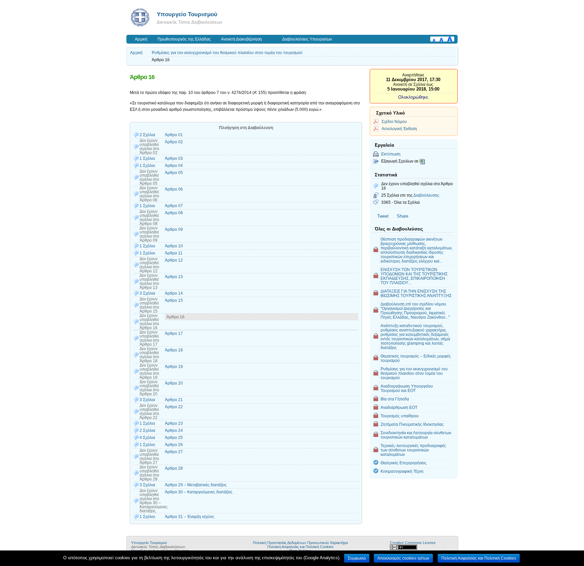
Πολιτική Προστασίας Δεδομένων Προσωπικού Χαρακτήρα (300, 543)
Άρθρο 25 (174, 438)
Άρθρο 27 (174, 452)
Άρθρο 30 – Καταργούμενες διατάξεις (199, 492)
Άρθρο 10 (174, 246)
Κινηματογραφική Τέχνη (402, 471)
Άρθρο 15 (174, 300)
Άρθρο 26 (174, 445)
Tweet (383, 216)
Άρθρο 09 (174, 229)
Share (402, 216)
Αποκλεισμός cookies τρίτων (403, 558)
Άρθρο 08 (174, 213)
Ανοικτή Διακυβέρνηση (241, 39)
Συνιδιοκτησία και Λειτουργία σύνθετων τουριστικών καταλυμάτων (416, 434)
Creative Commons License (413, 543)
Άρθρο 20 (174, 383)
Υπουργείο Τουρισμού (187, 14)
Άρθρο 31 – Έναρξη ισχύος (189, 517)
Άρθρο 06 (174, 189)
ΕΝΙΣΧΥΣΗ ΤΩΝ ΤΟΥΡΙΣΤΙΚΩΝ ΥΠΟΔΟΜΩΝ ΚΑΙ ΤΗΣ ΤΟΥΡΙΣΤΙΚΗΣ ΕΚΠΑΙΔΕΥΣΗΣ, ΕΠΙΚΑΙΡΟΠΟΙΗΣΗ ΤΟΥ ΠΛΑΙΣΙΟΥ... (414, 276)
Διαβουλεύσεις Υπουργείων (307, 39)
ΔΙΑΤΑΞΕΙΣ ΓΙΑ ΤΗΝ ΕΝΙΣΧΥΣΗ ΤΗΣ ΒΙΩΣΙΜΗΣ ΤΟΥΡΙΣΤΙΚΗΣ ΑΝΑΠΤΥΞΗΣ (416, 293)
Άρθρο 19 (174, 367)
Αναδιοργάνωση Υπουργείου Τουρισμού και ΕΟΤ (407, 388)
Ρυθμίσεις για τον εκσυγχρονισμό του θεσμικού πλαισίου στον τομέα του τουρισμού (227, 53)
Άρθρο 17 (174, 333)
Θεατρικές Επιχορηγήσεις (404, 463)
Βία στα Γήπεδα (395, 399)
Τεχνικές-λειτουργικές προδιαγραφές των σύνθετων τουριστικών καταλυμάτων (413, 450)
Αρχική (141, 39)
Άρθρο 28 (174, 468)
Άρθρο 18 (174, 350)
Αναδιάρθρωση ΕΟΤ (399, 407)
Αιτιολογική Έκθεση (399, 128)
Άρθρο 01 (174, 135)
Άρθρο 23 (174, 423)
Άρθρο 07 (174, 206)
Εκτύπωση (390, 154)
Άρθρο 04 (174, 166)
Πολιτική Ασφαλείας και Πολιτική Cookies (300, 547)
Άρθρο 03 (174, 158)
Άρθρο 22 (174, 407)
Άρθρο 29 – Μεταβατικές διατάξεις (196, 485)
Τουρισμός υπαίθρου (400, 416)
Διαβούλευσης (426, 195)
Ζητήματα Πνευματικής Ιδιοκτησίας (412, 424)
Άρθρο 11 (173, 253)
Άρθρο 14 (174, 293)
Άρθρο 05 (174, 173)
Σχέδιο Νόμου (394, 121)
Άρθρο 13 (174, 277)
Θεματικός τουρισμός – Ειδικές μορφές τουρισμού (416, 358)
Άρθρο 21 (174, 400)
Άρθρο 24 (174, 430)
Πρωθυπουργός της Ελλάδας (184, 39)
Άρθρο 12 (174, 260)
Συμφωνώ (357, 558)
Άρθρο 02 (174, 142)
